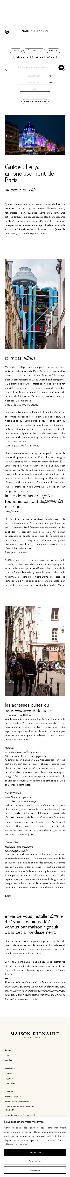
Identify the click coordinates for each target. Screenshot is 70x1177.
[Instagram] (7, 32)
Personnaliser (35, 1161)
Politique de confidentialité (17, 1101)
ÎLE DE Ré (22, 57)
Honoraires (10, 1083)
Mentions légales (13, 1096)
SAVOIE (53, 51)
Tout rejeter (35, 1170)
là (64, 966)
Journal (8, 1073)
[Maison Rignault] (35, 32)
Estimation (10, 1068)
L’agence (9, 1078)
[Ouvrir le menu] (62, 32)
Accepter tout (35, 1152)
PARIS (15, 51)
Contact (9, 1091)
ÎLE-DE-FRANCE (44, 57)
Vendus (8, 1060)
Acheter (8, 1050)
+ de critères (34, 101)
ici (36, 999)
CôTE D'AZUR (34, 51)
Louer (7, 1055)
